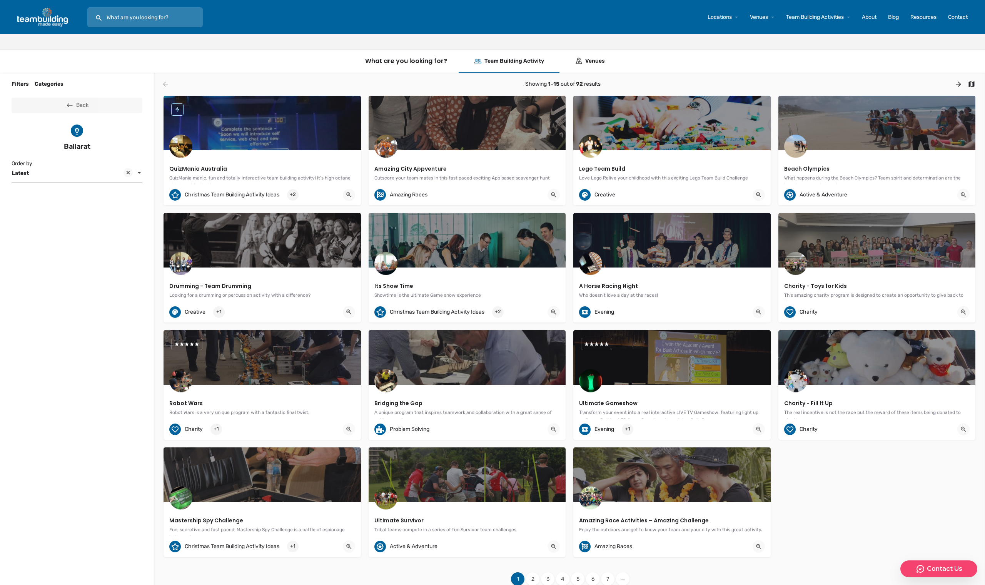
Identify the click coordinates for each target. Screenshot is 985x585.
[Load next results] (959, 84)
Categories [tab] (49, 84)
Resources (923, 17)
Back (82, 105)
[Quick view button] (349, 195)
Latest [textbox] (20, 173)
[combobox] (77, 173)
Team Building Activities (815, 17)
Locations (720, 17)
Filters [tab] (20, 84)
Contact (958, 17)
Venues (759, 17)
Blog (893, 17)
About (869, 17)
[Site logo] (43, 16)
